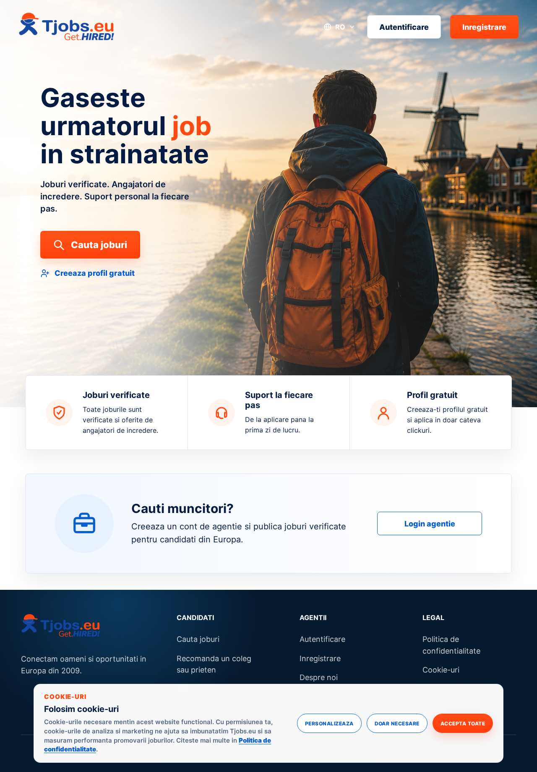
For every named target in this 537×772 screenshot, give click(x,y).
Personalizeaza (329, 723)
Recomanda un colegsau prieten (214, 664)
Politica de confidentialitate (451, 645)
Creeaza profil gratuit (95, 273)
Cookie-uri (440, 669)
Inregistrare (484, 26)
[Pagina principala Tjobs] (66, 27)
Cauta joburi (99, 244)
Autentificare (404, 26)
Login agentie (429, 523)
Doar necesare (397, 723)
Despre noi (319, 677)
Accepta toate (463, 723)
